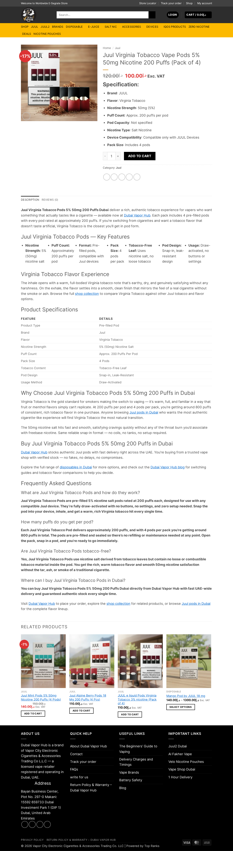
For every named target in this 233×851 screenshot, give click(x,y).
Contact (76, 754)
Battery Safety (130, 780)
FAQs (74, 769)
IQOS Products (175, 26)
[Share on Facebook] (106, 177)
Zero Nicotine (199, 26)
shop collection (87, 294)
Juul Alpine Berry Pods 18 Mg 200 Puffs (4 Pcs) (87, 697)
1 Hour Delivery (180, 777)
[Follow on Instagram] (32, 824)
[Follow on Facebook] (24, 824)
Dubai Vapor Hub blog (168, 467)
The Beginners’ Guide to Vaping (138, 748)
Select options (180, 706)
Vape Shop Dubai (181, 769)
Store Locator (147, 3)
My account (204, 3)
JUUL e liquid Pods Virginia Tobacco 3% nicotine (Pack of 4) (137, 699)
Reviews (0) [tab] (50, 199)
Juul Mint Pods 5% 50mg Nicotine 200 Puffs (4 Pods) (41, 697)
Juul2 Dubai (177, 746)
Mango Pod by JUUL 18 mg (185, 696)
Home (107, 48)
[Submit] (152, 14)
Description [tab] (30, 199)
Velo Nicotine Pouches (186, 762)
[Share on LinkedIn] (136, 177)
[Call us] (47, 824)
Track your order (171, 3)
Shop (189, 3)
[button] (173, 14)
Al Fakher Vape (180, 754)
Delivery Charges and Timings (136, 762)
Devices (152, 26)
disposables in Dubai (76, 467)
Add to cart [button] (33, 713)
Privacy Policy (32, 839)
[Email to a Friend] (121, 177)
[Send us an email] (39, 824)
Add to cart (139, 156)
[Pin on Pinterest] (129, 177)
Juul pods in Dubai (143, 412)
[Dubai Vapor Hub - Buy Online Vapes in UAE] (36, 15)
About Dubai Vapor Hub (88, 746)
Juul (34, 26)
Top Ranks (151, 846)
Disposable (74, 26)
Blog (122, 788)
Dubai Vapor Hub (137, 215)
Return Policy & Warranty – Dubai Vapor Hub (91, 787)
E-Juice (93, 26)
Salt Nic (111, 26)
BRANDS (57, 26)
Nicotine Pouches (47, 34)
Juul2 (45, 26)
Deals (26, 34)
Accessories (131, 26)
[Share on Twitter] (114, 177)
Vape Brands (129, 772)
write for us (79, 777)
